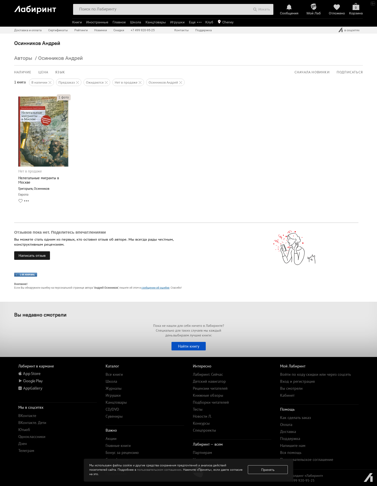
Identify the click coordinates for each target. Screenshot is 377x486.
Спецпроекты (204, 430)
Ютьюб (24, 429)
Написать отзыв (32, 255)
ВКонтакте (27, 415)
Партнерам (202, 452)
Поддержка (203, 30)
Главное (119, 22)
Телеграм (26, 450)
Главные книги (118, 445)
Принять (267, 469)
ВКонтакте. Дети (32, 422)
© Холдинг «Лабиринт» (305, 475)
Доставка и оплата (28, 30)
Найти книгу (188, 346)
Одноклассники (31, 436)
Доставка (288, 431)
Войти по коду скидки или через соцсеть (315, 374)
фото (63, 97)
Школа (135, 22)
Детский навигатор (209, 381)
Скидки (118, 30)
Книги (77, 22)
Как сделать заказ (295, 417)
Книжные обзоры (208, 395)
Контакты (181, 30)
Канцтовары (156, 22)
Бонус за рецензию (122, 452)
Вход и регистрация (297, 381)
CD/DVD (112, 409)
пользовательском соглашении (159, 470)
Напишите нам (292, 445)
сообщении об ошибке (155, 288)
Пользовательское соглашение (306, 459)
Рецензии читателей (210, 388)
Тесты (197, 409)
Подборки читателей (211, 402)
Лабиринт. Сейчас (208, 374)
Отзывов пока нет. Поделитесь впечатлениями (60, 232)
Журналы (114, 388)
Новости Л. (202, 416)
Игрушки (177, 22)
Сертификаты (58, 30)
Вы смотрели (291, 388)
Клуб (209, 22)
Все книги (114, 374)
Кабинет (287, 395)
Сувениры (114, 416)
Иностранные (97, 22)
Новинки (100, 30)
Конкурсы (201, 423)
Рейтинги (81, 30)
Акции (111, 438)
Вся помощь (290, 452)
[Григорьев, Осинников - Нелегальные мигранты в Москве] (43, 165)
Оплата (286, 424)
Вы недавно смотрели (40, 314)
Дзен (22, 443)
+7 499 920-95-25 (143, 30)
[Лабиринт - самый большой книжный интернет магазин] (41, 8)
